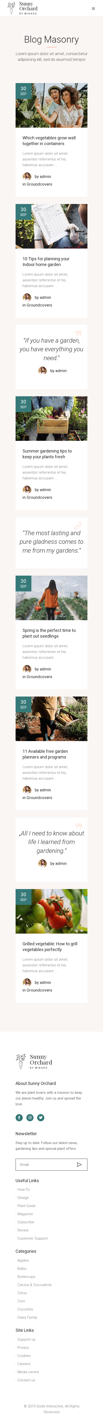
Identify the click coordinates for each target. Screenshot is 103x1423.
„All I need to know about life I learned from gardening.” (51, 842)
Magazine (25, 1214)
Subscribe (25, 1222)
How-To (23, 1189)
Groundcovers (39, 184)
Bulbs (21, 1268)
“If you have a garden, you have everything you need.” (51, 349)
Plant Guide (26, 1206)
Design (23, 1198)
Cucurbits (25, 1309)
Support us (26, 1339)
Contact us (26, 1380)
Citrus (22, 1293)
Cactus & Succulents (34, 1285)
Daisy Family (27, 1317)
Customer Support (32, 1238)
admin (45, 176)
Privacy (23, 1347)
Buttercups (26, 1277)
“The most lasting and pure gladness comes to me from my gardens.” (51, 541)
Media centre (28, 1372)
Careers (23, 1364)
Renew (23, 1230)
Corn (21, 1301)
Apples (23, 1260)
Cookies (24, 1356)
